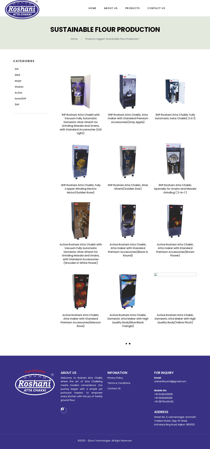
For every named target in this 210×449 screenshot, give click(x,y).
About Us (110, 8)
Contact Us (156, 8)
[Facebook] (64, 410)
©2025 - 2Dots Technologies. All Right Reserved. (105, 440)
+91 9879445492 (163, 401)
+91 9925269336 (163, 398)
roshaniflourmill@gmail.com (170, 381)
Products (132, 8)
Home (92, 8)
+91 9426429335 (163, 394)
